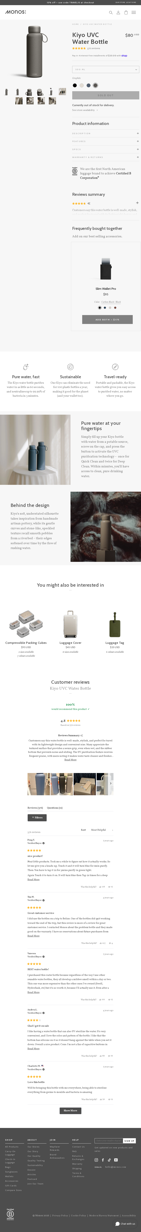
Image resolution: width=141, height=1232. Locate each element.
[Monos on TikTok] (109, 1161)
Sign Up (129, 1141)
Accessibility (129, 1215)
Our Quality (34, 1156)
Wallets (9, 1176)
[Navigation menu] (134, 12)
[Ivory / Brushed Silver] (110, 308)
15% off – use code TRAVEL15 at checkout (70, 2)
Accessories (11, 1181)
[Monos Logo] (15, 12)
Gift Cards (11, 1185)
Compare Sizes (13, 1190)
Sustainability (35, 1165)
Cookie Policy (78, 1215)
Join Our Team (36, 1183)
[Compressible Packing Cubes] (26, 620)
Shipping (77, 1168)
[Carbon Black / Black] (100, 308)
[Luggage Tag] (115, 620)
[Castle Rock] (82, 85)
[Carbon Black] (75, 85)
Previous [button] (17, 47)
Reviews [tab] (35, 808)
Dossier (32, 1170)
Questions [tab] (54, 808)
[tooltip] (81, 736)
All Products (11, 1146)
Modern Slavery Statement (104, 1215)
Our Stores (33, 1146)
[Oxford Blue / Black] (105, 308)
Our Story (33, 1151)
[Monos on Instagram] (96, 1160)
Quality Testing (36, 1160)
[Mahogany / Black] (115, 308)
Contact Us (78, 1146)
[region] (70, 784)
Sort (83, 830)
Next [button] (51, 47)
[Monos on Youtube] (116, 1160)
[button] (86, 49)
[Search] (111, 13)
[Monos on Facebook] (103, 1160)
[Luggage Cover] (70, 620)
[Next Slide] (110, 784)
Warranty (77, 1164)
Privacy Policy (60, 1215)
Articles (32, 1174)
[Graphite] (95, 85)
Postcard (32, 1179)
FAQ (74, 1151)
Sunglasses (11, 1171)
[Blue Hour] (88, 85)
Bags (7, 1167)
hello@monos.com (115, 1167)
